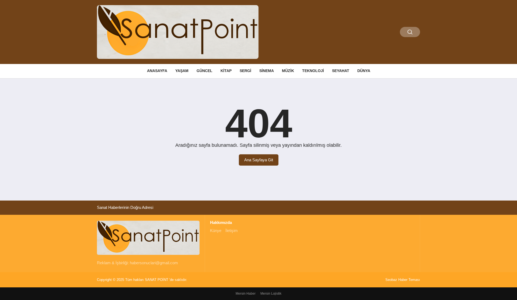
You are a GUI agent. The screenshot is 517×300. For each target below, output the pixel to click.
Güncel (204, 71)
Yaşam (181, 71)
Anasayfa (157, 71)
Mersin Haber (246, 293)
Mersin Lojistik (270, 293)
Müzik (288, 71)
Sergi (245, 71)
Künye (215, 230)
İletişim (231, 230)
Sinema (266, 71)
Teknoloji (313, 71)
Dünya (363, 71)
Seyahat (340, 71)
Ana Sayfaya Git (258, 160)
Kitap (226, 71)
